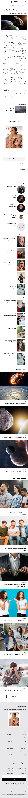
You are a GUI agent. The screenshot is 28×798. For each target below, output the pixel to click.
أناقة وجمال (23, 773)
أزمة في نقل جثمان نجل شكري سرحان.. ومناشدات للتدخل (10, 287)
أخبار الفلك (22, 97)
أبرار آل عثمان (13, 197)
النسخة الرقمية (14, 152)
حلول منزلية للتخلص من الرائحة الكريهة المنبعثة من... (9, 328)
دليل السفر (24, 755)
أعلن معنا (12, 791)
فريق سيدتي (10, 744)
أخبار (25, 401)
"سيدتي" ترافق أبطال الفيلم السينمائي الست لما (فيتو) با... (10, 251)
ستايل (25, 741)
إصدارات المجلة (14, 121)
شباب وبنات (18, 94)
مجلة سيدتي (10, 731)
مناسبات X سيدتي (9, 734)
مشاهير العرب (13, 249)
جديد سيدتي (22, 234)
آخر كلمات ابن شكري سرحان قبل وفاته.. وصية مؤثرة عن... (9, 354)
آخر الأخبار (11, 755)
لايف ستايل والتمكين (21, 768)
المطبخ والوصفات (10, 771)
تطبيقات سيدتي (10, 748)
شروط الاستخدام (24, 791)
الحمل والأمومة (10, 773)
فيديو (25, 731)
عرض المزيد (14, 696)
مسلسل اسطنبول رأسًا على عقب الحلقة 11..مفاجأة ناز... (9, 301)
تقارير (25, 744)
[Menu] (25, 1)
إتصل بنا (8, 791)
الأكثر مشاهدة (21, 298)
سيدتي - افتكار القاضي (21, 13)
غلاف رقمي (11, 751)
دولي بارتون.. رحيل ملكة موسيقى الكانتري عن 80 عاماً (9, 275)
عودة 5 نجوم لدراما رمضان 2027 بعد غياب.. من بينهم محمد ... (10, 263)
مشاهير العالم (13, 237)
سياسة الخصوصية (17, 791)
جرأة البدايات (23, 175)
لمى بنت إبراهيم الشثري (12, 188)
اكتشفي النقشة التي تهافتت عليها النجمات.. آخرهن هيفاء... (9, 341)
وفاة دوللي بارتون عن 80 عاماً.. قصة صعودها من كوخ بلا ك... (9, 239)
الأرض (20, 38)
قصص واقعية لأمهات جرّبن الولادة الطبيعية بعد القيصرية (10, 314)
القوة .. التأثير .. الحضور (21, 164)
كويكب (22, 36)
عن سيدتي (11, 738)
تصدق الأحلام (22, 169)
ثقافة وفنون (24, 469)
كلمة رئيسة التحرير (15, 159)
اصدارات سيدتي (23, 751)
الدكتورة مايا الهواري (12, 206)
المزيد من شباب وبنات (19, 478)
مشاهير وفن (23, 771)
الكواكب (11, 94)
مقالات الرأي (22, 184)
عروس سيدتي (23, 748)
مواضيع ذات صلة (20, 369)
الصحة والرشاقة (10, 768)
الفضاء (16, 97)
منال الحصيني (13, 225)
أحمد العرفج (14, 217)
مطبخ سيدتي (23, 734)
